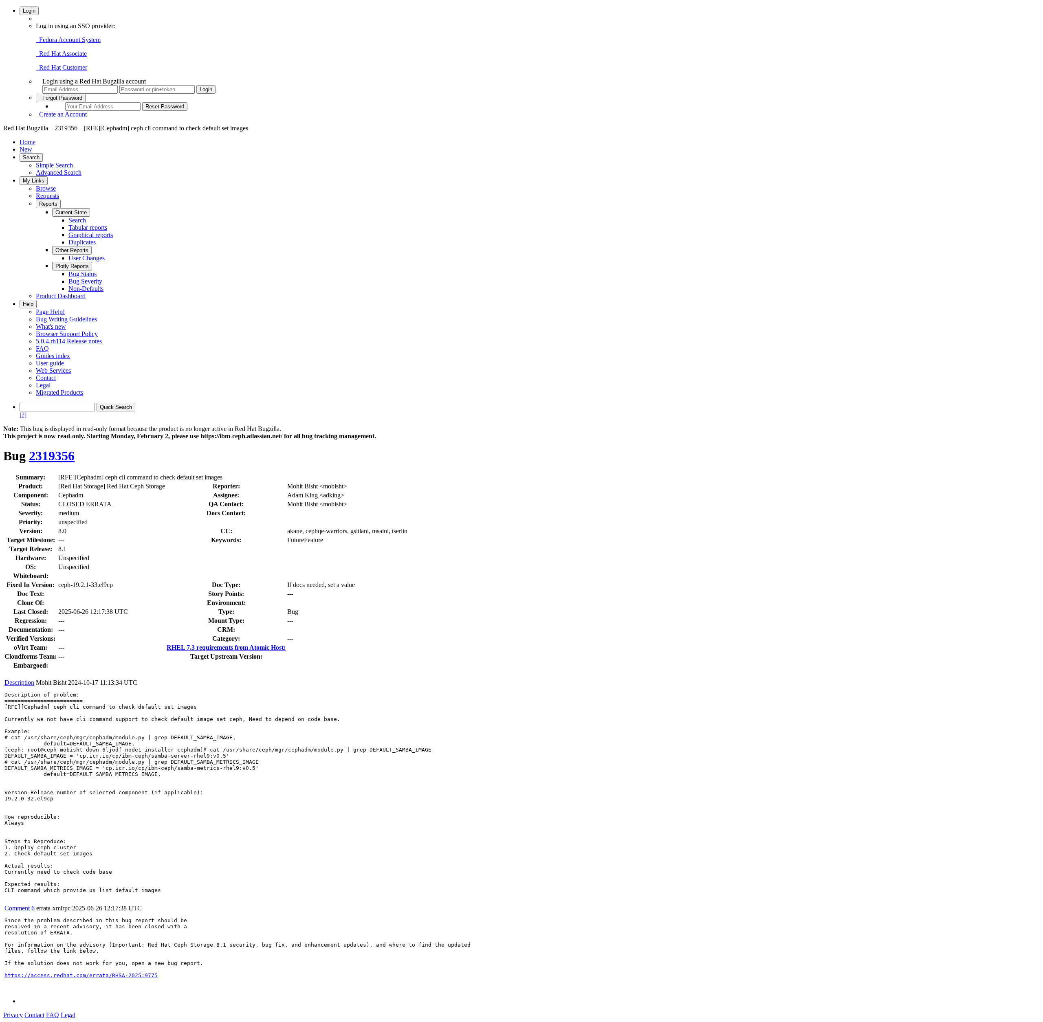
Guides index (53, 355)
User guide (50, 363)
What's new (51, 326)
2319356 (52, 455)
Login (29, 11)
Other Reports (71, 250)
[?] (23, 414)
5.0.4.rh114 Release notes (69, 341)
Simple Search (54, 165)
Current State (71, 212)
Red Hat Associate (61, 53)
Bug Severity (85, 281)
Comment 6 (19, 908)
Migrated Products (59, 392)
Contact (46, 377)
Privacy (13, 1014)
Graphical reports (90, 234)
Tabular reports (87, 227)
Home (27, 141)
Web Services (53, 370)
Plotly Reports (72, 266)
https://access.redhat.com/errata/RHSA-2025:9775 (81, 975)
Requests (47, 195)
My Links (33, 181)
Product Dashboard (61, 295)
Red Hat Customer (61, 67)
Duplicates (82, 242)
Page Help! (50, 311)
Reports (48, 204)
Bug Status (82, 273)
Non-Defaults (85, 288)
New (26, 149)
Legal (43, 385)
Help (28, 304)
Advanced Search (58, 172)
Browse (46, 188)
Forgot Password (60, 98)
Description (19, 682)
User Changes (86, 258)
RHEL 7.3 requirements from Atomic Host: (226, 647)
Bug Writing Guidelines (66, 319)
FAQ (42, 348)
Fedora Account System (68, 39)
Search (31, 157)
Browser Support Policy (67, 333)
